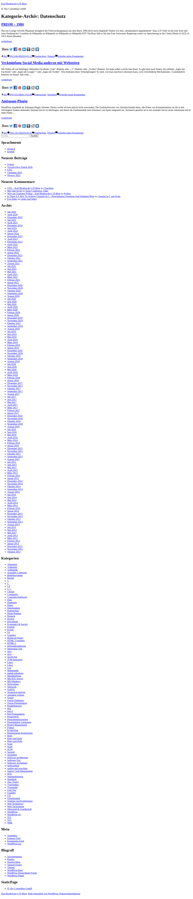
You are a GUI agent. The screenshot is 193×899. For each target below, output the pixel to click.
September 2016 (15, 424)
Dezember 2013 (14, 513)
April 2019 (12, 339)
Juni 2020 (12, 301)
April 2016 (12, 437)
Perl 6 (10, 711)
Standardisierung (15, 776)
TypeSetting (13, 784)
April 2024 (12, 231)
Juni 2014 (12, 497)
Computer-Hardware (17, 597)
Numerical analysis (16, 692)
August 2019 (13, 329)
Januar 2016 (13, 445)
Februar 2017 (13, 410)
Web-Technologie (15, 806)
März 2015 (12, 473)
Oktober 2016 (14, 421)
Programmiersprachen (17, 719)
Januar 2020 (13, 315)
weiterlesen (6, 41)
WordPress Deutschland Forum (22, 873)
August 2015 (13, 459)
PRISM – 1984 (12, 24)
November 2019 (15, 320)
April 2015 (12, 470)
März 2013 (12, 538)
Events (10, 629)
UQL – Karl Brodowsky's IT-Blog (23, 188)
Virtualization (13, 798)
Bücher (10, 578)
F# (8, 632)
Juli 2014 (11, 494)
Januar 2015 (13, 478)
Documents (12, 621)
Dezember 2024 (14, 225)
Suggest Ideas (13, 862)
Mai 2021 (11, 271)
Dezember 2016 (14, 416)
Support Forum (14, 864)
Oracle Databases (15, 700)
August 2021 (13, 263)
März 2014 (12, 505)
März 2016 (12, 440)
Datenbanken (13, 608)
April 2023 (12, 239)
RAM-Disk (12, 730)
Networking (13, 684)
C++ (9, 589)
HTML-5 (11, 643)
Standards (12, 779)
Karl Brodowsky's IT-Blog (14, 3)
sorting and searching (17, 768)
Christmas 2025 (14, 172)
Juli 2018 (11, 364)
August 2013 (13, 524)
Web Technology (15, 803)
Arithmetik (12, 570)
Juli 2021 (11, 266)
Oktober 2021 (14, 258)
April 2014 (12, 503)
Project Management (17, 725)
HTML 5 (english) (16, 640)
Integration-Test (14, 648)
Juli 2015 (11, 462)
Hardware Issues (15, 638)
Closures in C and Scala (109, 196)
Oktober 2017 (14, 388)
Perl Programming (16, 714)
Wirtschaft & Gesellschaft (19, 809)
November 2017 (15, 386)
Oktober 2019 (14, 323)
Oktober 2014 (14, 486)
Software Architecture (17, 757)
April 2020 (12, 307)
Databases (12, 602)
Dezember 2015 (14, 448)
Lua (9, 668)
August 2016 (13, 426)
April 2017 (12, 405)
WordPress (12, 812)
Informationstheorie (16, 646)
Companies (12, 594)
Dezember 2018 (14, 350)
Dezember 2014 (14, 481)
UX (9, 795)
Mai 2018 (11, 369)
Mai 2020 (11, 304)
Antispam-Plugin (14, 101)
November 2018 (15, 353)
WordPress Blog (15, 870)
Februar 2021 (13, 280)
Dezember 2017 (14, 383)
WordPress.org (14, 844)
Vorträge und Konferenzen (20, 801)
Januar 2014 (13, 511)
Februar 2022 (13, 250)
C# (8, 586)
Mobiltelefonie (14, 676)
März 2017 (12, 407)
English (10, 151)
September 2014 (15, 489)
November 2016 (15, 418)
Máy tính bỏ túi (14, 191)
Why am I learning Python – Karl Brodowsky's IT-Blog (33, 193)
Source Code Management (20, 771)
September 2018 (15, 358)
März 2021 (12, 277)
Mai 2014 (11, 500)
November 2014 (15, 484)
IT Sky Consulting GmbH (19, 888)
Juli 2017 (11, 396)
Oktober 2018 (14, 356)
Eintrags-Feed (14, 838)
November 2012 (15, 549)
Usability (11, 793)
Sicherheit (52, 94)
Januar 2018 (13, 380)
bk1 (5, 56)
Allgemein (12, 564)
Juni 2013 (12, 530)
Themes (11, 867)
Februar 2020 (13, 312)
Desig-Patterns (14, 613)
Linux (10, 662)
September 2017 (15, 391)
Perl (9, 708)
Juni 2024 (12, 228)
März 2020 (12, 309)
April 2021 (12, 274)
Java (9, 651)
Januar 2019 (13, 348)
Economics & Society (17, 624)
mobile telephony (15, 673)
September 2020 (15, 293)
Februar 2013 (13, 541)
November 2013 (15, 516)
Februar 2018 (13, 377)
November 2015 (15, 451)
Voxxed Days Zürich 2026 (20, 167)
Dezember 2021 (14, 255)
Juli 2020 (11, 299)
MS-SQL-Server (15, 678)
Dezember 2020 (14, 285)
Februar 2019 (13, 345)
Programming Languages (19, 722)
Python (10, 164)
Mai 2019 (11, 337)
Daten (10, 605)
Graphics (11, 635)
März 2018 (12, 375)
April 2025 (12, 222)
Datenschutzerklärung (69, 893)
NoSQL (11, 689)
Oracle (10, 697)
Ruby (10, 735)
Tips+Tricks (13, 782)
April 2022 (12, 244)
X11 (9, 817)
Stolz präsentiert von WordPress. (43, 893)
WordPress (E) (14, 814)
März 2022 (12, 247)
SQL (9, 774)
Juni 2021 (12, 269)
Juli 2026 (11, 212)
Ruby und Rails (14, 741)
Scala (9, 744)
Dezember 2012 (14, 546)
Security (11, 752)
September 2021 (15, 261)
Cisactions (48, 188)
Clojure (10, 591)
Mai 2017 (11, 402)
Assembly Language (17, 572)
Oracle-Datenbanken (17, 703)
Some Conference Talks (36, 191)
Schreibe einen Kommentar (71, 56)
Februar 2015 (13, 475)
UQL (9, 170)
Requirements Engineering (20, 733)
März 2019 (12, 342)
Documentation (14, 856)
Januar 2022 (13, 252)
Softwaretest (13, 765)
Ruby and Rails (14, 738)
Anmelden (12, 835)
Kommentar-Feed (15, 841)
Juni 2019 (12, 334)
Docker (10, 619)
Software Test (13, 760)
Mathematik (13, 670)
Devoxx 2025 (13, 175)
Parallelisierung (14, 706)
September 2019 (15, 326)
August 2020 (13, 296)
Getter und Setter (29, 199)
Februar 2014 (13, 508)
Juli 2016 (11, 429)
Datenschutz (40, 56)
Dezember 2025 (14, 217)
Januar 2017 (13, 413)
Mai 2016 (11, 435)
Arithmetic (12, 567)
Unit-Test (11, 790)
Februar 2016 (13, 443)
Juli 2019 (11, 331)
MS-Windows (14, 681)
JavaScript (12, 657)
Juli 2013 (11, 527)
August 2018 (13, 361)
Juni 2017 (12, 399)
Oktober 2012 (14, 551)
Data (9, 600)
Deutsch (51, 56)
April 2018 (12, 372)
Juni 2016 (12, 432)
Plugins (10, 859)
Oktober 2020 (14, 290)
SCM (9, 749)
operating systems (15, 695)
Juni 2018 (12, 367)
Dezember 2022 (14, 241)
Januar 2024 (13, 233)
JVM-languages (14, 659)
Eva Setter (12, 199)
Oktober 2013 (14, 519)
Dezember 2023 (14, 236)
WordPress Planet (15, 875)
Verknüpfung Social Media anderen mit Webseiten (40, 63)
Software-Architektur (17, 763)
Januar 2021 (13, 282)
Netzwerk (12, 687)
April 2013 (12, 535)
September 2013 (15, 522)
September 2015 (15, 456)
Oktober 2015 (14, 454)
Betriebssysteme (15, 575)
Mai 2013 (11, 532)
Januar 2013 (13, 543)
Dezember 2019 (14, 318)
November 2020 (15, 288)
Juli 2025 (11, 220)
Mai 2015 (11, 467)
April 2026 (12, 214)
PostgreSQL (13, 716)
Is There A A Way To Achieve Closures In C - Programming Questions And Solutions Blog (50, 196)
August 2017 (13, 394)
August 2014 (13, 492)
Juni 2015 (12, 464)
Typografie (12, 787)
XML (10, 823)
